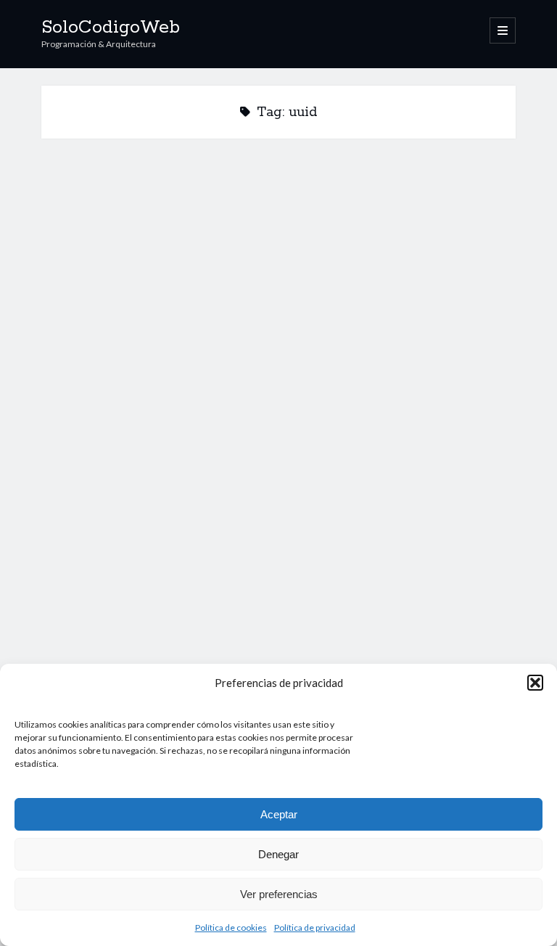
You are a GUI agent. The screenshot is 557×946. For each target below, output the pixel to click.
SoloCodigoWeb (110, 27)
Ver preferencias (279, 894)
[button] (535, 682)
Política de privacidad (314, 927)
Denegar (278, 854)
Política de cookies (231, 927)
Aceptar (278, 814)
